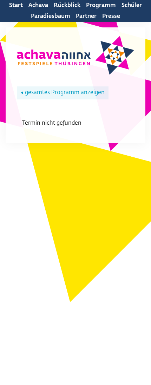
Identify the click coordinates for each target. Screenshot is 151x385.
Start (16, 5)
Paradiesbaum (50, 16)
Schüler (132, 5)
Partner (86, 16)
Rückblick (67, 5)
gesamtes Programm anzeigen (63, 93)
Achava (38, 5)
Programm (101, 5)
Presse (111, 16)
